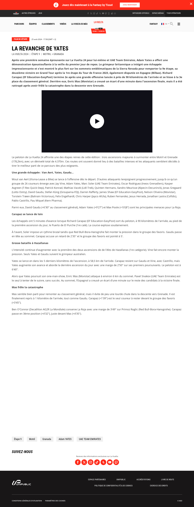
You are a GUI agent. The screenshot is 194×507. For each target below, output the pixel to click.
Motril (32, 439)
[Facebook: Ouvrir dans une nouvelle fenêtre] (88, 13)
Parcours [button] (19, 24)
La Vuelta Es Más (79, 24)
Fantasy (154, 24)
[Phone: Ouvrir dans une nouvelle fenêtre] (108, 13)
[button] (165, 24)
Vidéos (63, 24)
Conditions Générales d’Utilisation (27, 501)
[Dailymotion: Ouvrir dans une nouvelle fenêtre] (111, 13)
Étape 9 (18, 439)
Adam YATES (65, 439)
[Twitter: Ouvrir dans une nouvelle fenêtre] (91, 13)
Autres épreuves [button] (29, 13)
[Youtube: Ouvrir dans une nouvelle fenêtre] (103, 13)
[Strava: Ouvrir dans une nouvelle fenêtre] (100, 13)
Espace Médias (158, 13)
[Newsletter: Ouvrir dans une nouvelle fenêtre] (114, 13)
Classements (48, 24)
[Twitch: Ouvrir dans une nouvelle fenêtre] (106, 13)
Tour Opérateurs (174, 13)
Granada (46, 439)
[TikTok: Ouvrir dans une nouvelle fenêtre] (97, 13)
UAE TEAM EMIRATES (90, 439)
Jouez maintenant (130, 5)
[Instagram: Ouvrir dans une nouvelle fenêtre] (94, 13)
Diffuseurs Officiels (141, 13)
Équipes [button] (33, 24)
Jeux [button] (40, 13)
